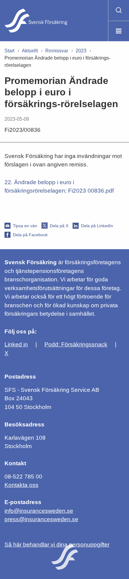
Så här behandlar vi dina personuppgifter (57, 544)
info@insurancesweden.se (38, 511)
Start (9, 50)
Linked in (16, 344)
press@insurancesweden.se (41, 519)
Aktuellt (30, 50)
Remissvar (56, 50)
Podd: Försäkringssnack (75, 344)
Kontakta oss (21, 485)
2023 (81, 50)
